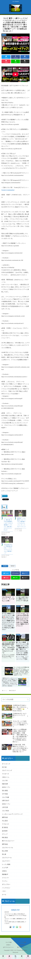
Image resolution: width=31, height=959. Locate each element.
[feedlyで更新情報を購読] (17, 927)
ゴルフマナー (6, 861)
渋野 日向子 (5, 800)
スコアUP (5, 867)
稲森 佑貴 (5, 784)
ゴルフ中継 (5, 797)
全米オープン (6, 787)
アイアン (4, 881)
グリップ (4, 834)
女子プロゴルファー (8, 947)
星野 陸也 (5, 844)
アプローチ (5, 824)
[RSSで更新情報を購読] (20, 927)
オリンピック (6, 763)
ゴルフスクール (7, 857)
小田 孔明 (5, 807)
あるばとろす (15, 909)
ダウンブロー (6, 884)
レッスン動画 (6, 864)
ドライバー (5, 877)
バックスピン (6, 887)
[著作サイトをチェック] (10, 927)
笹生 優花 (5, 790)
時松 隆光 (5, 837)
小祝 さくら (5, 777)
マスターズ (5, 774)
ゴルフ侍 (4, 780)
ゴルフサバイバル (7, 847)
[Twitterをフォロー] (13, 927)
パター (4, 891)
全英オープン (6, 804)
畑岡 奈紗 (5, 817)
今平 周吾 (5, 794)
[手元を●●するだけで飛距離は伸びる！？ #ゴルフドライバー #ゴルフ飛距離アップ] (7, 539)
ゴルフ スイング (7, 770)
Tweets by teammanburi (7, 190)
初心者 (4, 854)
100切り (4, 871)
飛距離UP (5, 566)
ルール (4, 894)
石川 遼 (4, 767)
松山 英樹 (5, 851)
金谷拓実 (4, 831)
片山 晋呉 (5, 820)
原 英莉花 (5, 827)
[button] (24, 61)
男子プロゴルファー (8, 841)
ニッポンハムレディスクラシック (12, 814)
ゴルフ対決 (5, 810)
